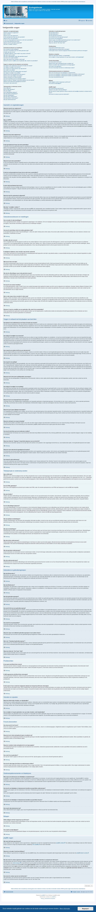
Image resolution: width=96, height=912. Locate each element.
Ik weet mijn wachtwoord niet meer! (12, 41)
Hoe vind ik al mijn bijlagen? (55, 83)
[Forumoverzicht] (16, 11)
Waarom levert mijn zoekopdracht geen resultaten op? (61, 63)
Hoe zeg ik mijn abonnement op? (56, 77)
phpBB (43, 895)
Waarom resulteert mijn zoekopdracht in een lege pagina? (62, 64)
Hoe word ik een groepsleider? (56, 38)
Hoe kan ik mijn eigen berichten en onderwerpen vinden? (62, 67)
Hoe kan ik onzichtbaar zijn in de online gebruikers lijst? (16, 50)
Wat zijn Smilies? (7, 90)
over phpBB (35, 844)
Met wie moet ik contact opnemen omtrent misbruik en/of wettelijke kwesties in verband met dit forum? (70, 92)
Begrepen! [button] (85, 908)
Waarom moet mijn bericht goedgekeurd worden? (15, 81)
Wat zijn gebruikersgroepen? (55, 35)
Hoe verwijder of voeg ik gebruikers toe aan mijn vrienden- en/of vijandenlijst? (66, 57)
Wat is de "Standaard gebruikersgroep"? (58, 41)
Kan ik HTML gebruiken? (9, 89)
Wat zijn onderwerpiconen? (10, 99)
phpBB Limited (60, 843)
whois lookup (16, 863)
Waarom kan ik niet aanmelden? (11, 38)
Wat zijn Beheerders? (54, 32)
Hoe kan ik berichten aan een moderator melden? (15, 78)
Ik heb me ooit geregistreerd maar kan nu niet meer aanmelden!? (18, 39)
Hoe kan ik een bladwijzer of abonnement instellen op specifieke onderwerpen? (67, 74)
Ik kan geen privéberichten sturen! (56, 47)
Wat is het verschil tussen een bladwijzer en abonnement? (62, 72)
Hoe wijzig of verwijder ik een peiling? (12, 72)
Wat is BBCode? (7, 88)
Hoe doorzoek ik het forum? (55, 62)
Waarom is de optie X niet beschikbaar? (58, 89)
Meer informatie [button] (65, 908)
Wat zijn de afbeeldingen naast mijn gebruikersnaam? (16, 56)
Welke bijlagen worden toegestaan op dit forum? (59, 82)
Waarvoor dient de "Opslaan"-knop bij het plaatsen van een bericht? (19, 80)
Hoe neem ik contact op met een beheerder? (59, 94)
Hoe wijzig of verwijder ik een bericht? (12, 67)
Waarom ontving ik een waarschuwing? (12, 77)
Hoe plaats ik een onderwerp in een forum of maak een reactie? (18, 65)
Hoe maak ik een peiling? (9, 70)
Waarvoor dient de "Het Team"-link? (57, 42)
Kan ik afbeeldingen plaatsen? (10, 92)
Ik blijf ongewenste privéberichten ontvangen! (59, 49)
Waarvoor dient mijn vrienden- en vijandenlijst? (59, 55)
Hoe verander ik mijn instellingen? (11, 49)
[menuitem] (5, 20)
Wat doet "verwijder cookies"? (10, 44)
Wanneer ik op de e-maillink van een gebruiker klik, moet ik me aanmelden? (21, 60)
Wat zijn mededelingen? (9, 95)
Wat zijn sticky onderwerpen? (10, 96)
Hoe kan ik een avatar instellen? (11, 57)
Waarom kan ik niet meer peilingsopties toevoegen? (15, 71)
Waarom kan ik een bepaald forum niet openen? (14, 74)
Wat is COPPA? (7, 34)
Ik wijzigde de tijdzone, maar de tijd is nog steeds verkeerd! (17, 53)
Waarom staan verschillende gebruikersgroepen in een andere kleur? (64, 39)
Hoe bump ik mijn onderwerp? (10, 83)
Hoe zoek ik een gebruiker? (55, 66)
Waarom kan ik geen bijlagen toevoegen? (13, 75)
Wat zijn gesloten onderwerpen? (11, 98)
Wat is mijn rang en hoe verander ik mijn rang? (14, 59)
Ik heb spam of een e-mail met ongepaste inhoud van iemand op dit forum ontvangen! (68, 50)
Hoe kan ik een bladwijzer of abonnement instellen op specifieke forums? (65, 75)
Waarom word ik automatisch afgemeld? (13, 42)
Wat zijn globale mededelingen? (11, 93)
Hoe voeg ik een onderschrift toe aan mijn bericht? (15, 68)
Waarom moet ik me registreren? (11, 32)
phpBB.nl (54, 896)
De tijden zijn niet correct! (9, 52)
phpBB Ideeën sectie (82, 853)
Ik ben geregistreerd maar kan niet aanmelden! (14, 37)
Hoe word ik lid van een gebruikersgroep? (58, 37)
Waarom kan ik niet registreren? (11, 35)
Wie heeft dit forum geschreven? (56, 88)
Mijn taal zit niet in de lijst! (9, 55)
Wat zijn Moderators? (53, 34)
